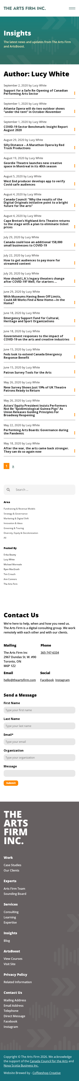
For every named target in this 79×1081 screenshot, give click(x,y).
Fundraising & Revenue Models (19, 508)
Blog (7, 941)
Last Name (12, 719)
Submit (11, 783)
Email (8, 735)
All (5, 537)
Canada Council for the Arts (49, 1061)
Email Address (14, 1006)
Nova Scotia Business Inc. (21, 1066)
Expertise (10, 922)
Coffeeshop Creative (47, 1073)
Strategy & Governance (16, 513)
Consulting (11, 912)
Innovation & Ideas (13, 523)
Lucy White (9, 559)
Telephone (11, 1011)
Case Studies (12, 865)
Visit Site (9, 964)
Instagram (62, 680)
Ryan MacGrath (11, 569)
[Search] (8, 490)
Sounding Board (15, 894)
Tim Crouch (9, 574)
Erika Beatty (10, 554)
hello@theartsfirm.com (20, 680)
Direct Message (14, 1016)
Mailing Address (15, 1000)
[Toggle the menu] (72, 8)
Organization (14, 750)
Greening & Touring (14, 528)
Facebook (47, 680)
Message (10, 766)
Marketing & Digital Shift (16, 518)
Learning (10, 917)
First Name (12, 703)
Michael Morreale (13, 564)
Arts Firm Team (14, 889)
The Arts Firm (10, 583)
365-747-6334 (50, 653)
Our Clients (11, 870)
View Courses (13, 959)
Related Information (18, 982)
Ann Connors (10, 579)
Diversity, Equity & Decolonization (21, 533)
